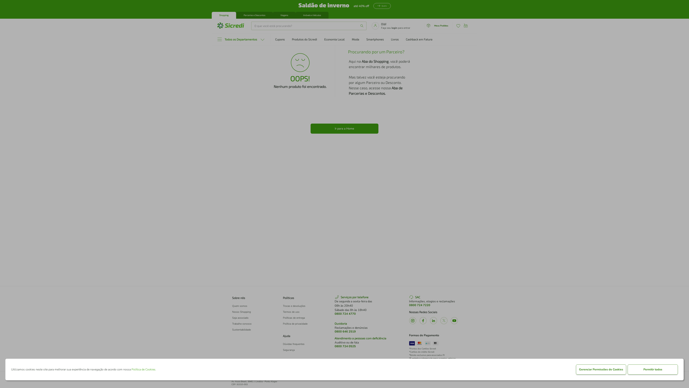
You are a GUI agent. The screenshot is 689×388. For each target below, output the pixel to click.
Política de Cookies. (144, 369)
